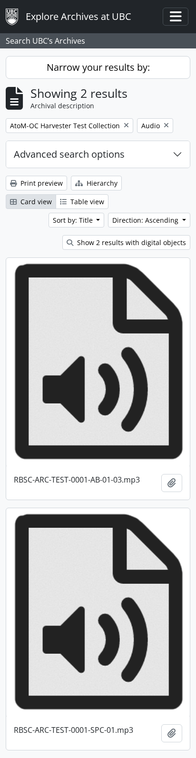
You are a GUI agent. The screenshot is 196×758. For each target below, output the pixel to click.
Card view (35, 201)
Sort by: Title (74, 220)
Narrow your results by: (98, 67)
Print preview (41, 183)
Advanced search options (69, 154)
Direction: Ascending (146, 220)
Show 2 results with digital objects (130, 242)
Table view (86, 201)
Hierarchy (101, 183)
